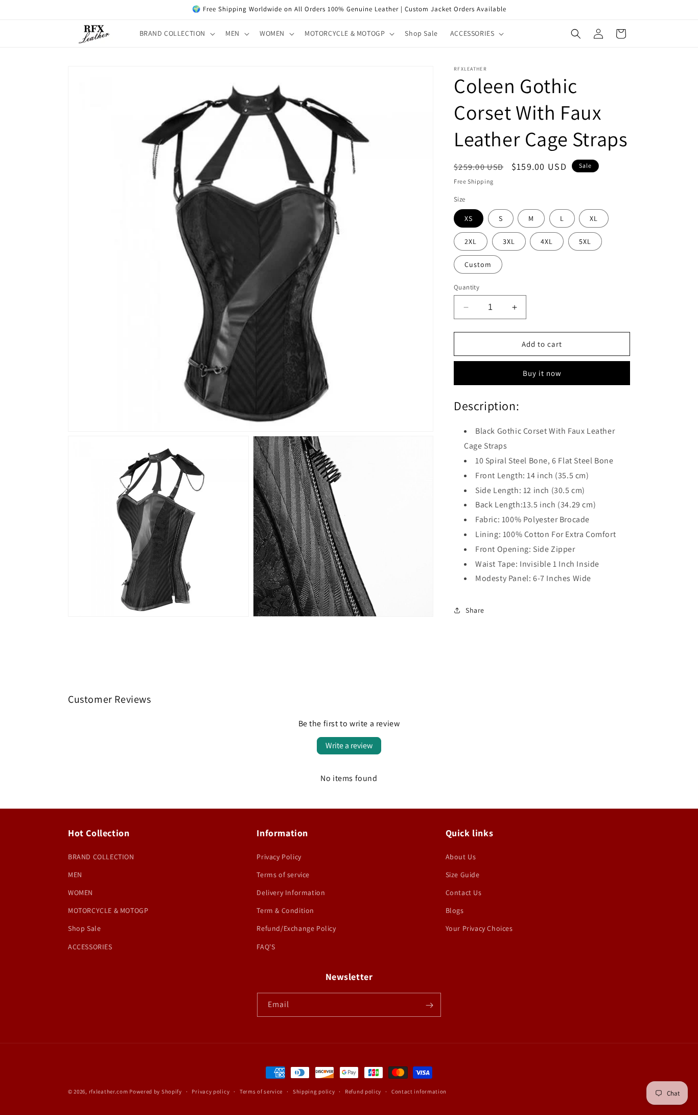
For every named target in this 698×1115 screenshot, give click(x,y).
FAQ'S (266, 946)
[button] (176, 33)
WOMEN (80, 892)
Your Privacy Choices (479, 928)
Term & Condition (285, 910)
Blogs (455, 910)
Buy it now (542, 373)
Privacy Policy (279, 856)
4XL (547, 241)
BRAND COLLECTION (101, 856)
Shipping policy (314, 1091)
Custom (478, 264)
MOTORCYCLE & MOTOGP (108, 910)
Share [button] (475, 610)
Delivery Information (291, 892)
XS (468, 218)
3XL (509, 241)
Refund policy (363, 1091)
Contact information (419, 1091)
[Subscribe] (429, 1005)
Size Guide (463, 874)
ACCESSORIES (90, 946)
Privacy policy (210, 1091)
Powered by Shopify (155, 1091)
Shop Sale (84, 928)
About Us (461, 856)
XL (594, 218)
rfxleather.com (108, 1091)
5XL (585, 241)
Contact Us (464, 892)
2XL (470, 241)
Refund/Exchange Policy (296, 928)
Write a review (349, 745)
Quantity (466, 287)
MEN (75, 874)
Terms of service (283, 874)
